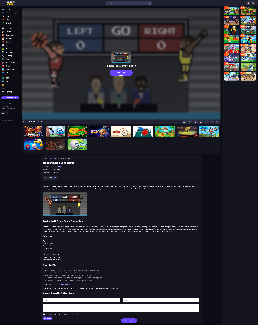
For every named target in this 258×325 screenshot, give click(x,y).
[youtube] (3, 113)
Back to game (130, 321)
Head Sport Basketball (62, 284)
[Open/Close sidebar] (3, 3)
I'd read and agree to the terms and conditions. (61, 314)
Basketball (52, 158)
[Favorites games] (253, 3)
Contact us (11, 98)
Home (45, 158)
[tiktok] (7, 113)
